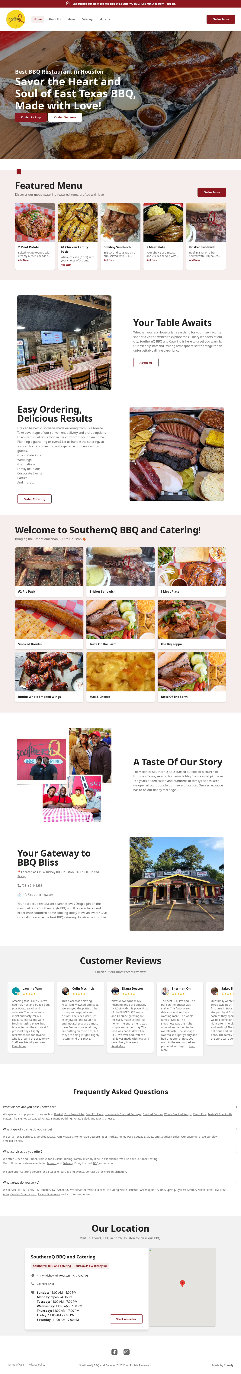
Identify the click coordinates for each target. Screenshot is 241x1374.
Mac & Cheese (105, 1118)
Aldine (161, 1190)
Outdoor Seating (147, 1159)
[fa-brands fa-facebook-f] (114, 1352)
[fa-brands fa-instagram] (127, 1352)
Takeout (51, 1163)
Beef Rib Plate (94, 1114)
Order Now (221, 19)
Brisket (58, 1114)
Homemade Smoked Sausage (123, 1114)
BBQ (95, 1163)
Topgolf (170, 3)
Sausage (139, 1136)
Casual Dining (63, 1159)
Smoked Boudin (153, 1114)
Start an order (126, 1319)
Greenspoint (148, 1190)
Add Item (23, 260)
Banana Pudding (61, 1118)
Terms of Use (16, 1364)
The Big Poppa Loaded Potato (30, 1118)
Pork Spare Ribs (74, 1114)
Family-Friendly (83, 1159)
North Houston (129, 1190)
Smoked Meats (46, 1136)
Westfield (93, 1190)
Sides (149, 1136)
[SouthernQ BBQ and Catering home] (15, 19)
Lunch (18, 1159)
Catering (25, 1171)
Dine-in (98, 1159)
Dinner (33, 1159)
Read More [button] (19, 1046)
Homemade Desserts (87, 1136)
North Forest (206, 1190)
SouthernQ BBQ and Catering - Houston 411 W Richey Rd (70, 1266)
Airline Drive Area (49, 1194)
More (102, 19)
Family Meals (64, 1136)
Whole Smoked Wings (177, 1114)
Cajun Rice (199, 1114)
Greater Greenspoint (23, 1194)
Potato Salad (81, 1118)
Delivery (68, 1163)
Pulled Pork (126, 1136)
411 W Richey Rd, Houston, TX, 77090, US (62, 1275)
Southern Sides (170, 1136)
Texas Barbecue (25, 1136)
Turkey (113, 1136)
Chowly (228, 1365)
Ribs (105, 1136)
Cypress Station (186, 1190)
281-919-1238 (45, 1284)
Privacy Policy (36, 1364)
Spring (171, 1190)
